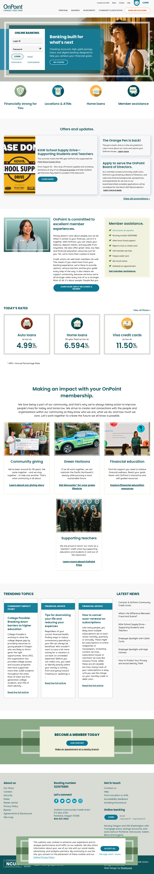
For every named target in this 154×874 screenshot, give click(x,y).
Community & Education (110, 10)
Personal (63, 10)
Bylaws (7, 810)
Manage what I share (110, 854)
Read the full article (18, 692)
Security (8, 795)
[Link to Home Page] (13, 8)
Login (17, 56)
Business (75, 10)
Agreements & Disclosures (18, 814)
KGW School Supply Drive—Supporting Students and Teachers (132, 627)
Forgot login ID (16, 62)
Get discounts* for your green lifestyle (77, 487)
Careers (121, 3)
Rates (114, 3)
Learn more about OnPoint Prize (79, 563)
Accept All (109, 849)
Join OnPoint (77, 743)
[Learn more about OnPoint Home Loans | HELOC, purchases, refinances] (96, 91)
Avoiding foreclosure (115, 803)
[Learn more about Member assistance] (133, 91)
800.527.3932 (61, 819)
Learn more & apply (112, 190)
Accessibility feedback (116, 799)
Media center (11, 803)
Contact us (110, 788)
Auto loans (27, 335)
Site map (8, 817)
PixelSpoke (126, 868)
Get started (58, 62)
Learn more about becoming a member (76, 288)
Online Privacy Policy (44, 857)
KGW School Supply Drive (49, 162)
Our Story (9, 788)
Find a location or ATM (116, 795)
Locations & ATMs (103, 3)
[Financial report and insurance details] (20, 91)
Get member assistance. (122, 271)
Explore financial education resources (127, 487)
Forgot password (33, 62)
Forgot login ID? (125, 819)
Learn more (48, 179)
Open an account (137, 10)
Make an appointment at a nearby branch (77, 749)
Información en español (123, 230)
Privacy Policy (11, 806)
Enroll (30, 57)
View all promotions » (136, 199)
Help (128, 3)
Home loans (77, 335)
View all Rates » (141, 310)
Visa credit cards (127, 335)
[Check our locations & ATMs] (58, 91)
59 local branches (67, 170)
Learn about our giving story (26, 485)
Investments (89, 10)
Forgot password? (139, 819)
